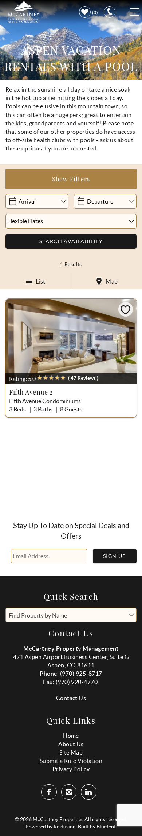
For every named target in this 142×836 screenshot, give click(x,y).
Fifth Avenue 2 (31, 392)
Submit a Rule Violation (71, 760)
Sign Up (114, 556)
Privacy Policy (71, 769)
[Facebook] (49, 792)
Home (71, 735)
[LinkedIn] (89, 792)
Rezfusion (65, 826)
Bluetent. (106, 826)
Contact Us (71, 698)
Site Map (71, 752)
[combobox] (71, 615)
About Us (71, 744)
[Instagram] (69, 792)
